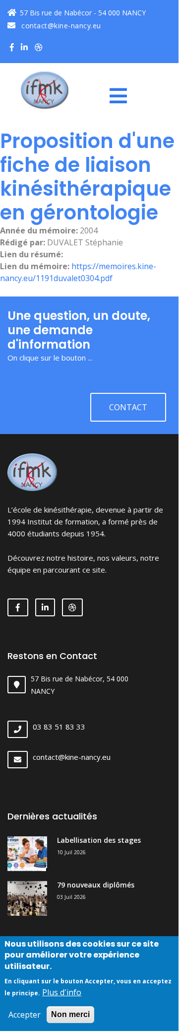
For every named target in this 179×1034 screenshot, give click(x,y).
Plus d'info (61, 992)
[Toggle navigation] (122, 95)
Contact (128, 407)
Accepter (24, 1014)
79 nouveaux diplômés (95, 884)
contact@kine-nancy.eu (60, 25)
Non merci (70, 1014)
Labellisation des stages (99, 840)
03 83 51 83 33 (59, 727)
